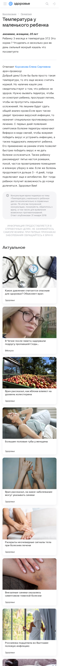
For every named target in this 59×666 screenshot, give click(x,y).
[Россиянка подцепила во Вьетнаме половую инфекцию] (29, 632)
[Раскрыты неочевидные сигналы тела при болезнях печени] (29, 531)
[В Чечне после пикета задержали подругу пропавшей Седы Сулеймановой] (29, 330)
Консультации (9, 14)
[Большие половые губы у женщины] (29, 430)
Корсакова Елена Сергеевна (32, 66)
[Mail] (11, 4)
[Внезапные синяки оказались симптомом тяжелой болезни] (29, 581)
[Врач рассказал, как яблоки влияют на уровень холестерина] (29, 380)
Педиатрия (26, 14)
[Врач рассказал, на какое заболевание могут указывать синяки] (29, 481)
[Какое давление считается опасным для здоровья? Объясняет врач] (29, 280)
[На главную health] (21, 4)
